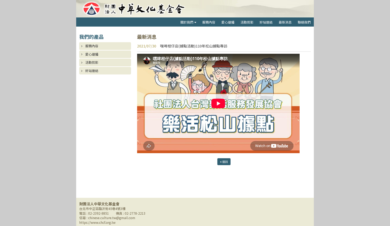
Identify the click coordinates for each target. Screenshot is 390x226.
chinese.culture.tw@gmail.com (111, 217)
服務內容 (208, 22)
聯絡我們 (304, 22)
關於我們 (186, 22)
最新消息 (285, 22)
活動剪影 (247, 22)
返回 (225, 162)
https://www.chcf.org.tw (97, 222)
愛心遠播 (227, 22)
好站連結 (266, 22)
